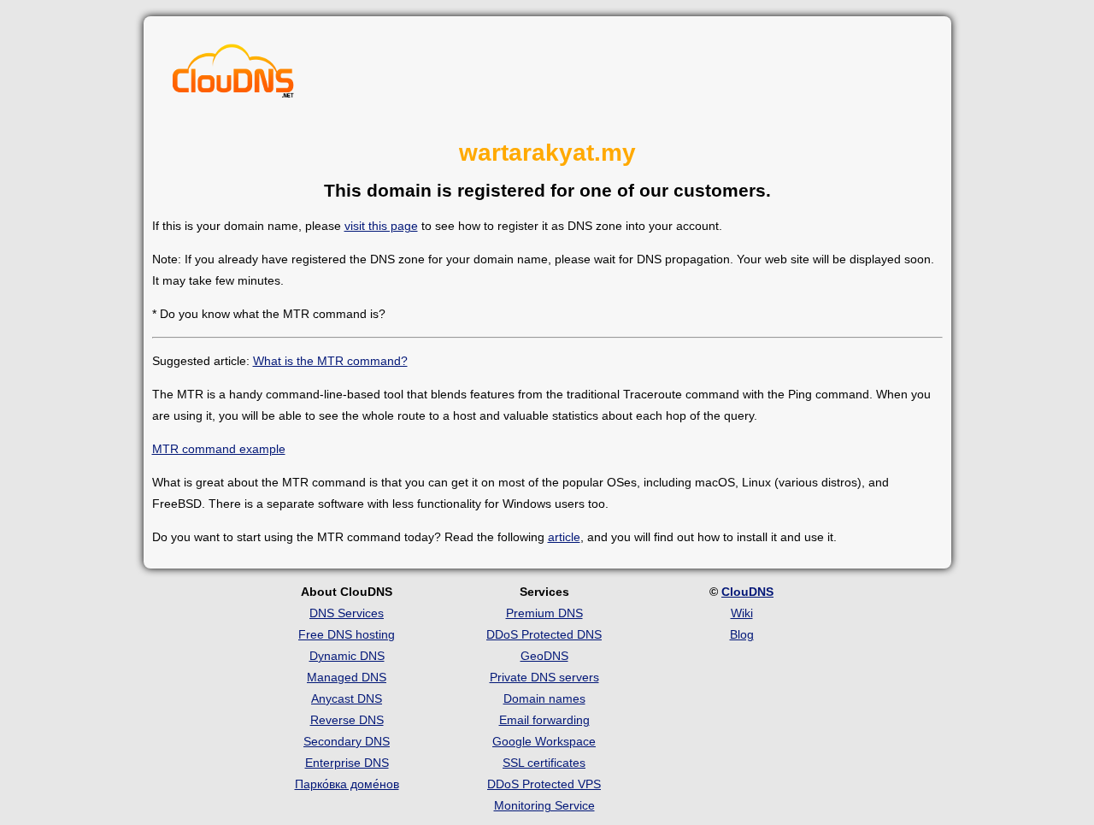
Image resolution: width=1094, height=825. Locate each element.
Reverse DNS (347, 720)
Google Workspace (544, 741)
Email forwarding (544, 720)
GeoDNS (544, 656)
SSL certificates (544, 762)
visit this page (381, 226)
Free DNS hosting (346, 634)
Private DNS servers (544, 677)
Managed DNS (346, 677)
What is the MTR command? (330, 361)
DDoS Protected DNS (544, 634)
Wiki (742, 613)
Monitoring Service (544, 805)
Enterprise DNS (347, 762)
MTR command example (218, 449)
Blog (742, 634)
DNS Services (346, 613)
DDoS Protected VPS (544, 784)
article (564, 537)
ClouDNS (747, 591)
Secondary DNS (346, 741)
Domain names (544, 698)
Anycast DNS (346, 698)
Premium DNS (544, 613)
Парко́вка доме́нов (347, 784)
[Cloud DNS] (233, 75)
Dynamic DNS (347, 656)
